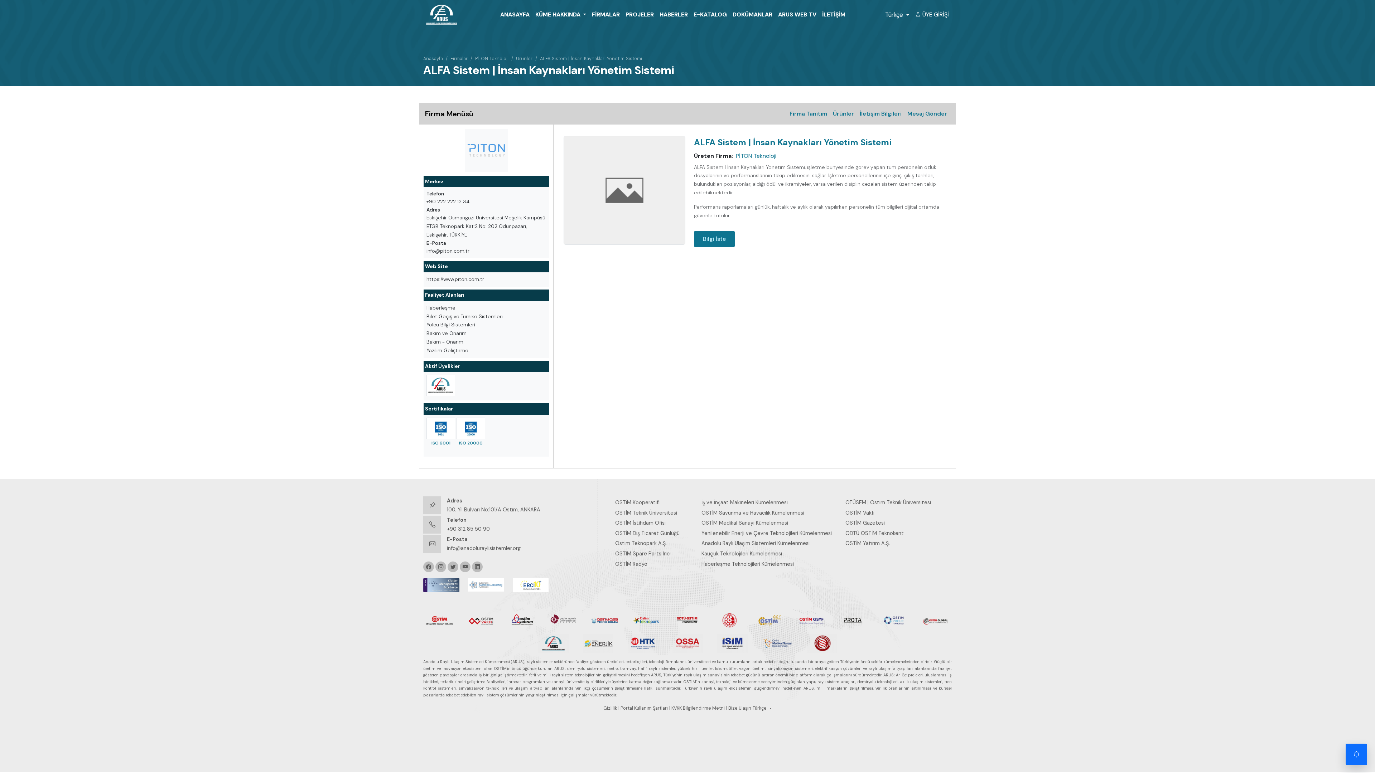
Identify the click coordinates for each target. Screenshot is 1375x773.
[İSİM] (732, 643)
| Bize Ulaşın (738, 708)
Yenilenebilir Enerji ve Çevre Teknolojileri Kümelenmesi (766, 533)
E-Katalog (710, 14)
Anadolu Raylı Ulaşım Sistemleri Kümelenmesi (755, 543)
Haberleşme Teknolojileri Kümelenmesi (747, 564)
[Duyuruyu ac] (1356, 754)
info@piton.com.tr (447, 251)
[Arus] (553, 643)
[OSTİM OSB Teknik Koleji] (605, 620)
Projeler (640, 14)
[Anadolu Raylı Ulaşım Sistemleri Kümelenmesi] (440, 385)
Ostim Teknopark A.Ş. (641, 543)
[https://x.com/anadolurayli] (453, 566)
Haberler (674, 14)
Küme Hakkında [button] (558, 14)
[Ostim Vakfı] (480, 620)
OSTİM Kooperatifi (637, 502)
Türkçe (894, 15)
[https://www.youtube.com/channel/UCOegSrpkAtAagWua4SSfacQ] (465, 566)
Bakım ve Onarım (446, 333)
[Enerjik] (598, 643)
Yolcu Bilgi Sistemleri (450, 324)
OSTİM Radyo (631, 564)
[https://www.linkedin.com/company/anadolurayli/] (477, 566)
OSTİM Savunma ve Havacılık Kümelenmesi (752, 513)
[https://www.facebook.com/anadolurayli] (428, 566)
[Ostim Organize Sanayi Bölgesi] (439, 620)
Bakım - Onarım (444, 342)
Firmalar (606, 14)
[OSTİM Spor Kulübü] (729, 620)
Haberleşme (440, 308)
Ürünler (524, 58)
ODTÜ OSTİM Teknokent (874, 533)
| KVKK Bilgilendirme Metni (697, 708)
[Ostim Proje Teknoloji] (894, 620)
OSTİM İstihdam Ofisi (640, 523)
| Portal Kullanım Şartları (643, 708)
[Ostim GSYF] (811, 620)
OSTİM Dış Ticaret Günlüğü (647, 533)
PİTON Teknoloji (491, 58)
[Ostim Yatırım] (522, 620)
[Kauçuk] (822, 643)
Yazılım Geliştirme (447, 350)
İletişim (833, 14)
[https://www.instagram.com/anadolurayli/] (440, 566)
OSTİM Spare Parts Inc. (643, 553)
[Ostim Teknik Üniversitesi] (563, 620)
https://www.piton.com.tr (455, 279)
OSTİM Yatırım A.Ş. (867, 543)
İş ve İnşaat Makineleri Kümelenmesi (744, 502)
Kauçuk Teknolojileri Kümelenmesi (741, 553)
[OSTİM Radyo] (770, 620)
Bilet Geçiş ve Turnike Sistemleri (464, 316)
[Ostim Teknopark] (646, 620)
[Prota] (852, 620)
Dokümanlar (752, 14)
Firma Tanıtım (808, 113)
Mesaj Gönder (927, 113)
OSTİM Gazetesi (865, 523)
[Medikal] (777, 643)
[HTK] (643, 643)
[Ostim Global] (935, 620)
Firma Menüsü (449, 113)
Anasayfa (515, 14)
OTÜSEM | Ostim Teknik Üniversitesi (888, 502)
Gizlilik (610, 708)
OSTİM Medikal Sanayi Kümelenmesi (744, 523)
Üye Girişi (935, 14)
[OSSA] (688, 643)
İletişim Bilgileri (881, 113)
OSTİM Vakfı (859, 513)
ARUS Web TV (797, 14)
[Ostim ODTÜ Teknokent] (687, 620)
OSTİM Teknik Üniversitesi (646, 513)
